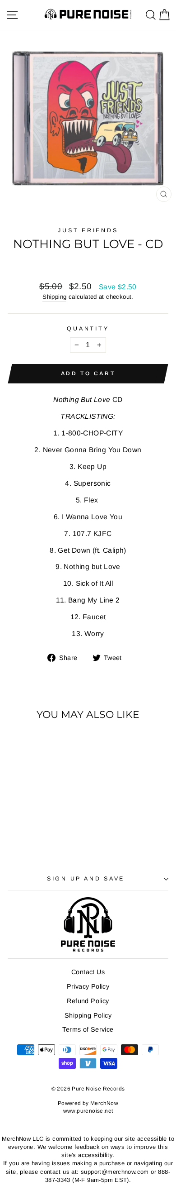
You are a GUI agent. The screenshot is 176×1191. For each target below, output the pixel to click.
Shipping (54, 296)
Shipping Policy (88, 1015)
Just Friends (88, 230)
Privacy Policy (88, 986)
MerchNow (104, 1103)
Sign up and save (86, 878)
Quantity (88, 328)
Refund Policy (88, 1000)
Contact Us (88, 972)
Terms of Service (87, 1029)
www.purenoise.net (88, 1111)
